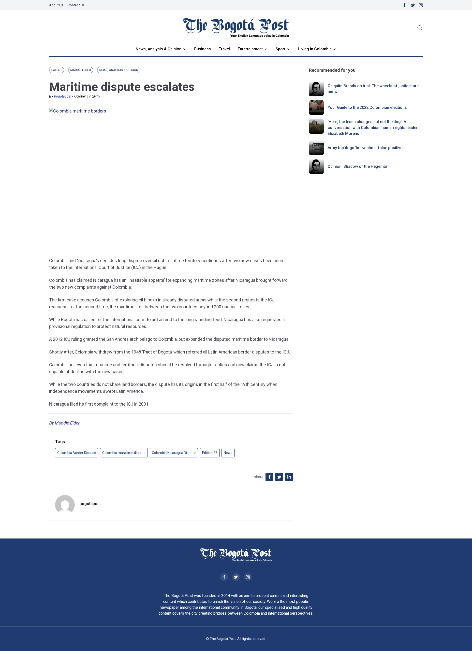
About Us (56, 5)
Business (202, 49)
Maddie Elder (67, 422)
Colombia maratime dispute (124, 453)
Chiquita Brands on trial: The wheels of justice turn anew (373, 89)
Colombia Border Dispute (76, 453)
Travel (224, 49)
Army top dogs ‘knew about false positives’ (367, 147)
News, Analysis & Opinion (158, 49)
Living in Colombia (315, 49)
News (228, 453)
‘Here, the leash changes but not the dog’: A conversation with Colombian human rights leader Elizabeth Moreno (373, 127)
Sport (280, 49)
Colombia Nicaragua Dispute (174, 453)
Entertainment (250, 49)
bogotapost (62, 96)
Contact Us (76, 5)
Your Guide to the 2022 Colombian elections (367, 107)
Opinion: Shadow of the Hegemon (358, 166)
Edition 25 (209, 453)
